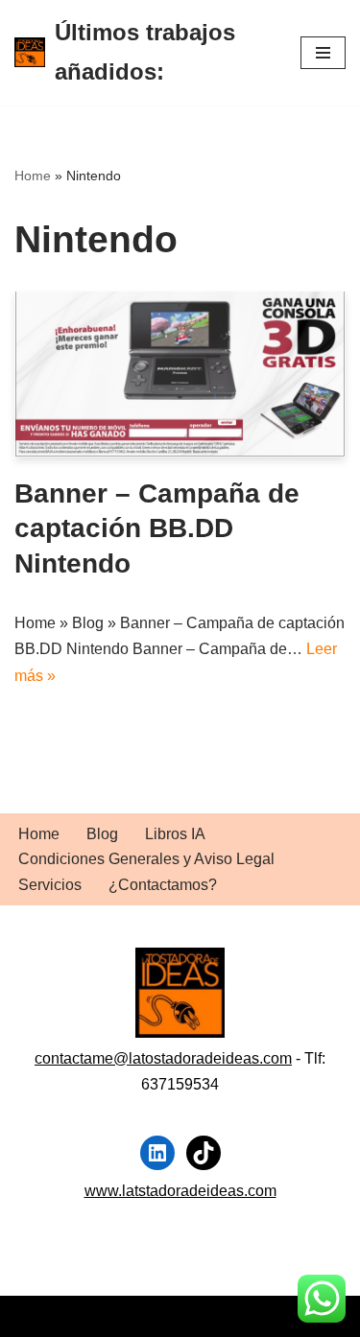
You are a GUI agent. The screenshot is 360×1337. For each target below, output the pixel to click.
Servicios (50, 885)
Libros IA (175, 834)
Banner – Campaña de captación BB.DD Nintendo (157, 528)
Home (32, 175)
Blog (102, 834)
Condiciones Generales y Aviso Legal (146, 859)
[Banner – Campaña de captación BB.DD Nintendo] (180, 374)
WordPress (235, 1316)
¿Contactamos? (162, 885)
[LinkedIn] (157, 1153)
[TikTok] (203, 1153)
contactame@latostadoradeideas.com (163, 1058)
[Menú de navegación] (323, 52)
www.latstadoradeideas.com (180, 1191)
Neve (32, 1316)
